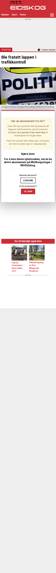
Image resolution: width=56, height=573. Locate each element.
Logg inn (28, 180)
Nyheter (5, 14)
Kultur (23, 14)
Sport (14, 14)
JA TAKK (28, 191)
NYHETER (6, 50)
